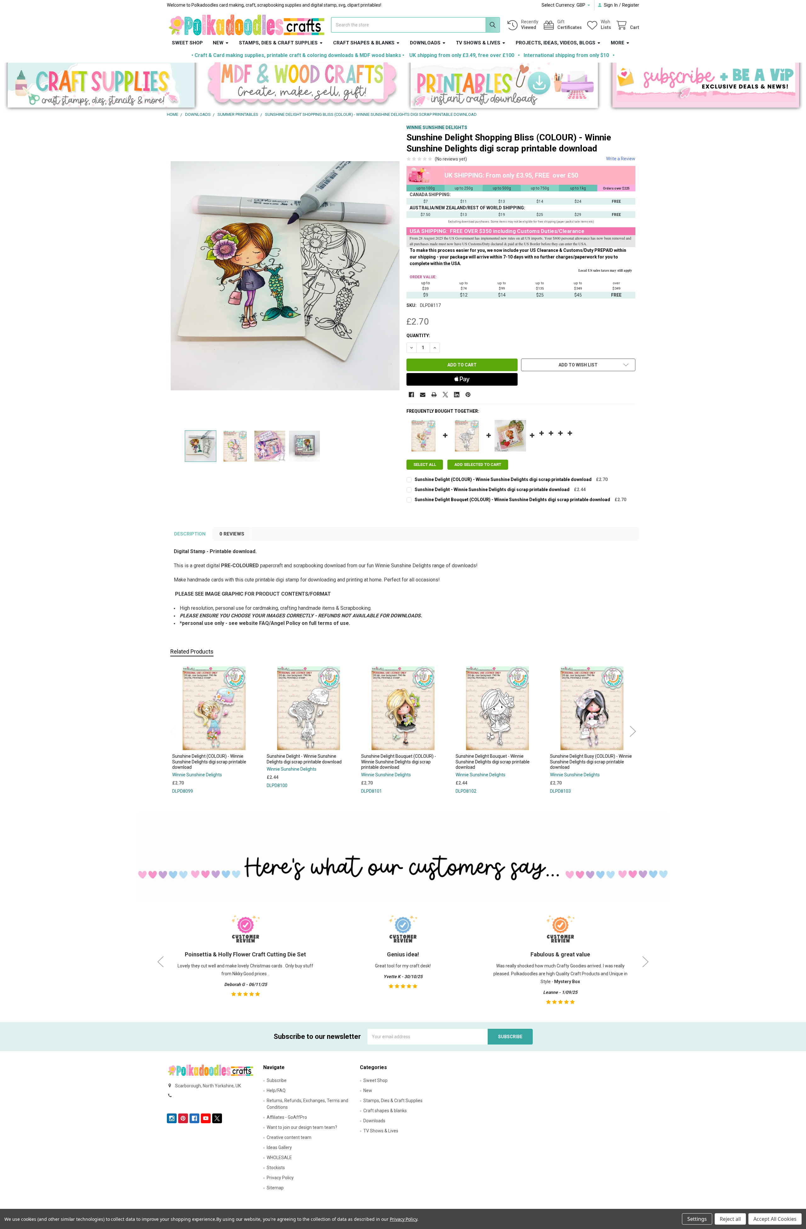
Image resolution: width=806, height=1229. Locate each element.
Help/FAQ (276, 1090)
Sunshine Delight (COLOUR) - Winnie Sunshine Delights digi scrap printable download (503, 479)
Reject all (730, 1218)
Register (630, 5)
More (617, 43)
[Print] (434, 394)
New (218, 43)
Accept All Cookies (775, 1218)
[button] (100, 87)
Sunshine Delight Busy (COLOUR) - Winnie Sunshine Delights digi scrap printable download (591, 762)
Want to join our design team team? (302, 1127)
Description (190, 534)
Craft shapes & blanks (363, 43)
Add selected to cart (477, 464)
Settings (697, 1218)
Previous (173, 731)
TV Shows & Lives (478, 43)
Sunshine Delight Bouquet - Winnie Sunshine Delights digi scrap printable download (493, 762)
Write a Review (620, 158)
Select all (424, 464)
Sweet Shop (187, 43)
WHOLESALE (279, 1157)
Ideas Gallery (279, 1147)
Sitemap (275, 1187)
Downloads (425, 43)
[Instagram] (172, 1118)
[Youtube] (206, 1118)
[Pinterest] (468, 394)
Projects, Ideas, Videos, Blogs (555, 43)
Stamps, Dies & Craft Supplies (278, 43)
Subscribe (277, 1080)
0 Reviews (231, 534)
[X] (445, 394)
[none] (285, 276)
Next (633, 731)
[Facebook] (411, 394)
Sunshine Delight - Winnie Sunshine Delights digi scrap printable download (492, 489)
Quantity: (418, 335)
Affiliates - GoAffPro (287, 1117)
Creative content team (289, 1137)
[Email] (423, 394)
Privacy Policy (280, 1177)
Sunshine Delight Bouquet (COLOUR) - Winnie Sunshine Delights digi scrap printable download (512, 499)
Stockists (276, 1167)
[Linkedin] (457, 394)
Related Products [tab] (191, 651)
